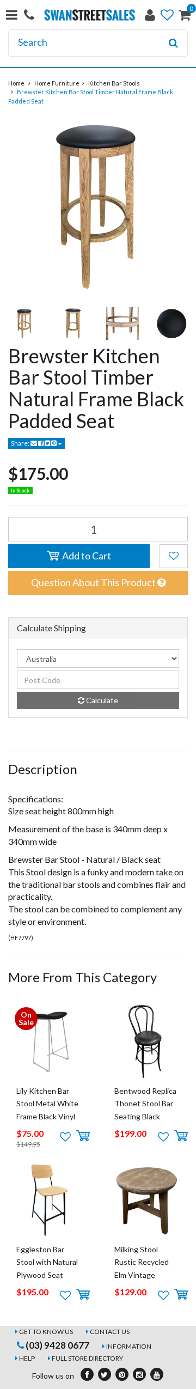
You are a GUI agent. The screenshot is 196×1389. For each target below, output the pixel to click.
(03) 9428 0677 (56, 1345)
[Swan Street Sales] (89, 13)
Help (27, 1358)
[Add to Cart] (83, 1136)
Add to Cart (85, 556)
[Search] (173, 43)
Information (128, 1346)
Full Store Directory (87, 1358)
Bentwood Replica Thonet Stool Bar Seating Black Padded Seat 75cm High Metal (146, 1116)
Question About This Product (94, 582)
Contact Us (110, 1331)
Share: (20, 443)
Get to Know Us (46, 1331)
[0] (185, 17)
